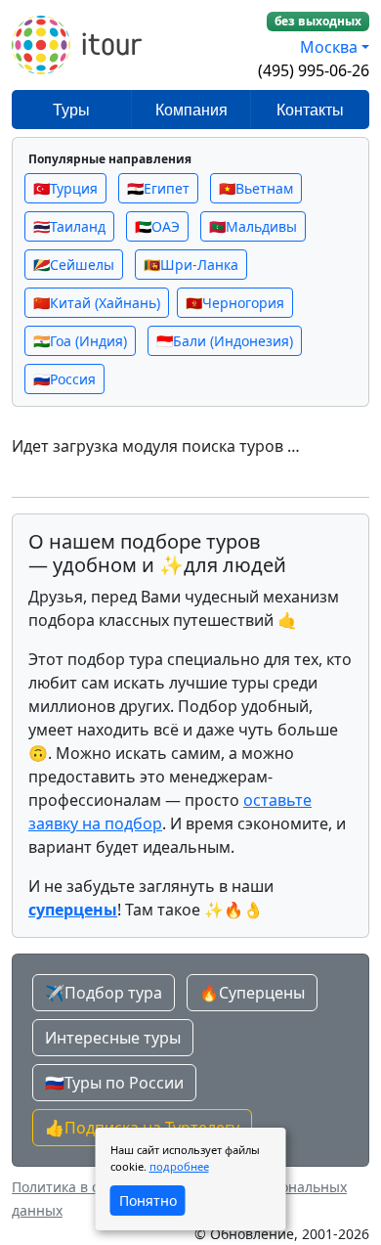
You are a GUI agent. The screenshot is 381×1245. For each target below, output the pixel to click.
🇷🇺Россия (64, 379)
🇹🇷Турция (65, 188)
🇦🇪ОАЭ (157, 226)
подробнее (179, 1166)
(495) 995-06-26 (313, 70)
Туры (71, 110)
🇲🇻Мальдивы (253, 226)
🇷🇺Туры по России (114, 1082)
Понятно (148, 1200)
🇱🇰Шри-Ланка (191, 264)
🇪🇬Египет (158, 188)
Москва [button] (329, 47)
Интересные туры (113, 1037)
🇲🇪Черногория (235, 302)
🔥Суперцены (252, 992)
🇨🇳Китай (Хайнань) (96, 302)
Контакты (310, 110)
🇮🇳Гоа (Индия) (80, 341)
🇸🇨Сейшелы (73, 264)
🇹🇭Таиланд (69, 226)
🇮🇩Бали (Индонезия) (224, 341)
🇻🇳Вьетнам (256, 188)
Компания (191, 110)
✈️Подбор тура (103, 992)
